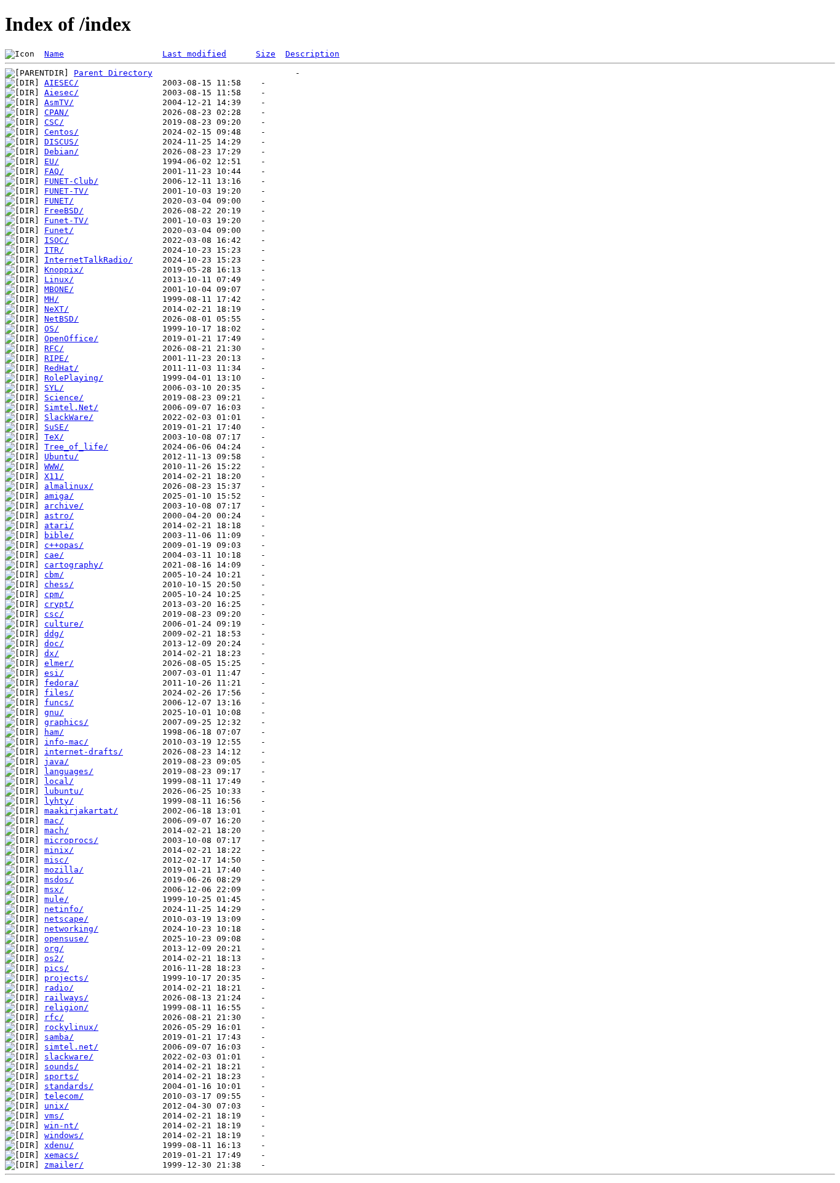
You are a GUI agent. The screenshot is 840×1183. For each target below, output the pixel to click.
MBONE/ (59, 289)
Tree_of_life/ (76, 446)
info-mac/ (66, 741)
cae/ (54, 555)
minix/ (59, 850)
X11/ (54, 476)
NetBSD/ (61, 318)
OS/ (51, 328)
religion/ (66, 1007)
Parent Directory (113, 72)
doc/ (54, 643)
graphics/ (66, 722)
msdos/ (59, 879)
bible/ (59, 535)
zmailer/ (64, 1164)
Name (54, 53)
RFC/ (54, 348)
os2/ (54, 958)
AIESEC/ (61, 82)
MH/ (51, 299)
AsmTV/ (59, 102)
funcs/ (59, 702)
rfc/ (54, 1017)
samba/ (59, 1037)
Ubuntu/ (61, 456)
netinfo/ (64, 909)
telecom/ (64, 1096)
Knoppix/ (64, 269)
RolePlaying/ (73, 377)
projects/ (66, 978)
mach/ (56, 830)
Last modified (194, 53)
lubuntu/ (64, 791)
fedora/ (61, 682)
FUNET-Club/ (71, 181)
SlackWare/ (68, 417)
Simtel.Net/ (71, 407)
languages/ (68, 771)
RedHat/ (61, 368)
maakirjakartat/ (81, 810)
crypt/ (59, 604)
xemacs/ (61, 1155)
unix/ (56, 1105)
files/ (59, 692)
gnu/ (54, 712)
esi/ (54, 673)
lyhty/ (59, 800)
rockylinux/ (71, 1027)
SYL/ (54, 387)
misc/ (56, 860)
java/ (56, 761)
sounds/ (61, 1066)
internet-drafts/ (83, 751)
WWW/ (54, 466)
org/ (54, 948)
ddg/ (54, 633)
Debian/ (61, 151)
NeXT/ (56, 309)
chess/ (59, 584)
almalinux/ (68, 486)
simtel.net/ (71, 1046)
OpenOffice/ (71, 338)
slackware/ (68, 1056)
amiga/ (59, 496)
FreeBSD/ (64, 210)
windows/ (64, 1135)
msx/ (54, 889)
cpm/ (54, 594)
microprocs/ (71, 840)
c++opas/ (64, 545)
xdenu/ (59, 1145)
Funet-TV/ (66, 220)
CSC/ (54, 122)
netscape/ (66, 919)
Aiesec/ (61, 92)
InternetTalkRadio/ (88, 259)
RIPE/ (56, 358)
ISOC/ (56, 240)
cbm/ (54, 574)
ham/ (54, 732)
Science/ (64, 397)
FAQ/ (54, 171)
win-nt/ (61, 1125)
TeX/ (54, 436)
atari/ (59, 525)
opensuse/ (66, 938)
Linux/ (59, 279)
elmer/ (59, 663)
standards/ (68, 1086)
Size (265, 53)
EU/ (51, 161)
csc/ (54, 614)
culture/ (64, 623)
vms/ (54, 1115)
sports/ (61, 1076)
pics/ (56, 968)
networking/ (71, 928)
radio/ (59, 987)
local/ (59, 781)
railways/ (66, 997)
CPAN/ (56, 112)
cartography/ (73, 564)
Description (312, 53)
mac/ (54, 820)
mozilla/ (64, 869)
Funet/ (59, 230)
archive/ (64, 505)
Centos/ (61, 131)
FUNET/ (59, 200)
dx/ (51, 653)
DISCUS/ (61, 141)
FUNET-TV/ (66, 191)
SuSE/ (56, 427)
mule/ (56, 899)
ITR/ (54, 250)
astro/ (59, 515)
